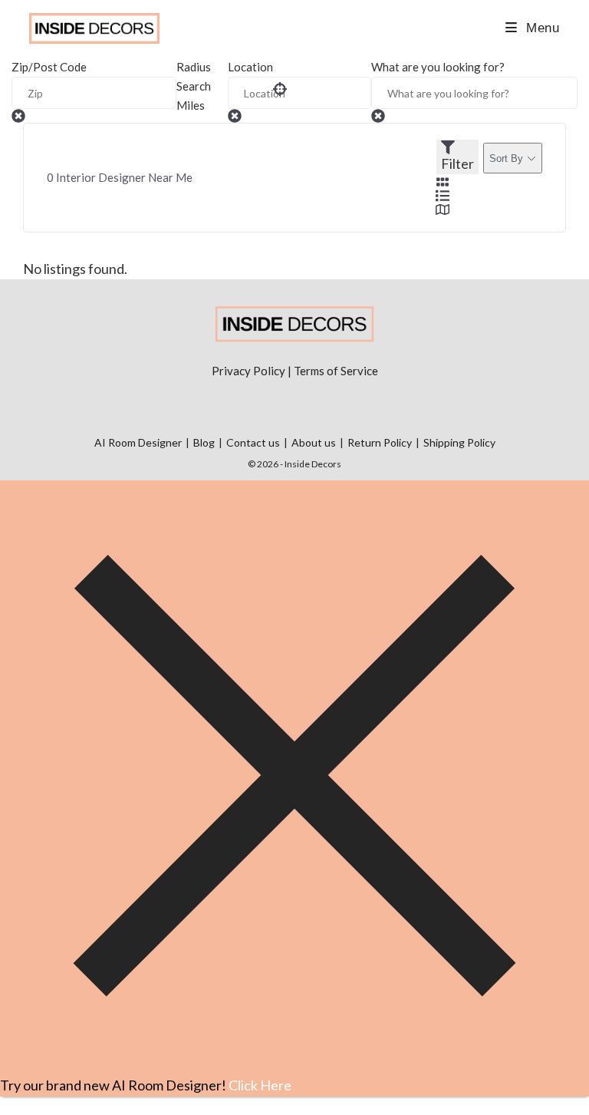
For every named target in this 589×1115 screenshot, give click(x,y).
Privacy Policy (248, 371)
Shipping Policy (459, 442)
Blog (204, 442)
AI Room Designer (138, 442)
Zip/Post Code (49, 67)
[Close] (294, 1064)
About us (313, 442)
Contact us (253, 442)
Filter (457, 163)
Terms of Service (336, 371)
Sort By (506, 158)
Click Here (260, 1085)
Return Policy (379, 442)
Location (250, 67)
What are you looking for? (438, 67)
